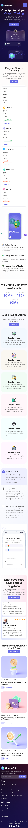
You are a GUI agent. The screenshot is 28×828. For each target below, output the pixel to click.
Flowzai (24, 822)
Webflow (17, 823)
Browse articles (14, 651)
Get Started (14, 24)
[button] (25, 5)
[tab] (14, 476)
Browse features (14, 597)
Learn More (6, 123)
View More (14, 81)
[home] (6, 5)
